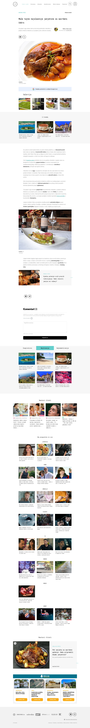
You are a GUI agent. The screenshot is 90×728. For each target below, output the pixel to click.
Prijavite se (45, 337)
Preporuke (64, 4)
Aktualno (40, 4)
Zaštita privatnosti (66, 722)
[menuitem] (75, 4)
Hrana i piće (25, 4)
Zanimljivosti (47, 4)
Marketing (54, 722)
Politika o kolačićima (73, 722)
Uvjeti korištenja (60, 722)
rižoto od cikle (61, 196)
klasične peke (30, 160)
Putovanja (33, 4)
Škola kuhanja (56, 4)
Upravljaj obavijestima (71, 719)
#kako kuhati (68, 12)
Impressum (50, 722)
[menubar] (75, 4)
